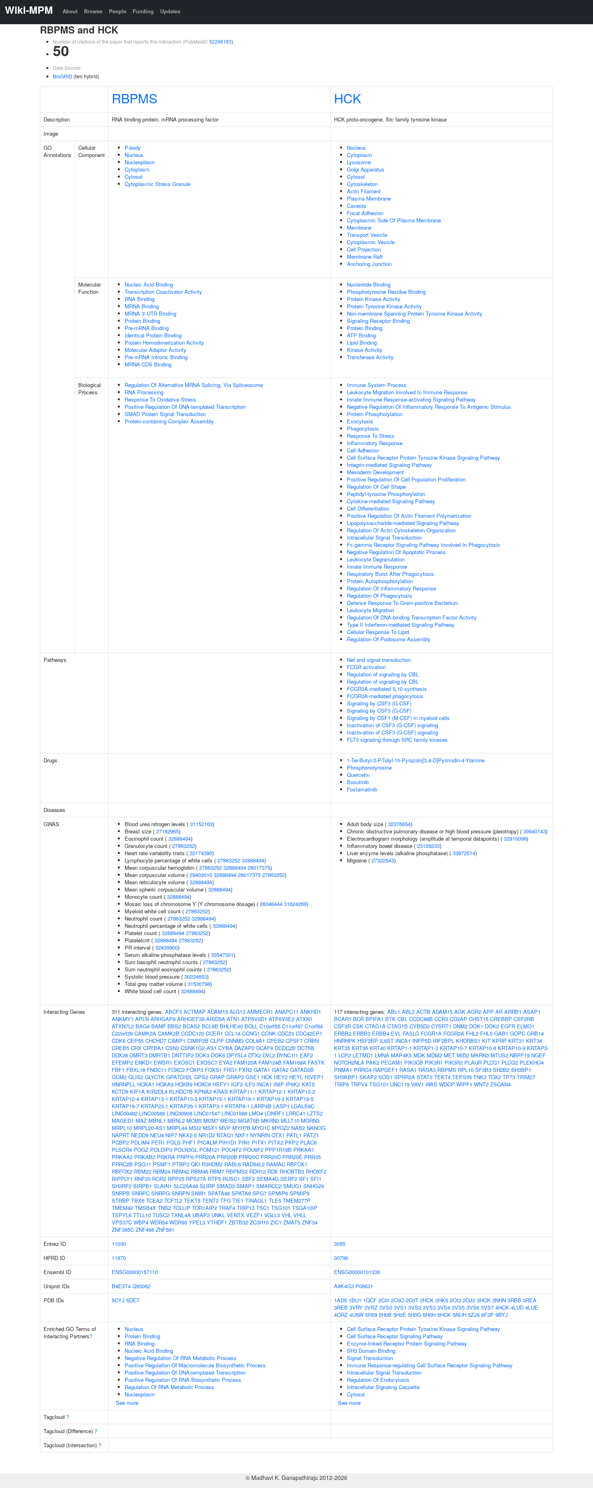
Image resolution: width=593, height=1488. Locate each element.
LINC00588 (152, 1113)
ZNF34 (309, 1222)
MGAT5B (248, 1120)
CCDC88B (421, 1019)
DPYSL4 (236, 1055)
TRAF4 (227, 1208)
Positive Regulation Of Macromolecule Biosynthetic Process (195, 1365)
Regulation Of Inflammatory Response (391, 588)
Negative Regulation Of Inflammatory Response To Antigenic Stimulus (429, 406)
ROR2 (159, 1178)
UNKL (218, 1215)
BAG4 (143, 1026)
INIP (279, 1084)
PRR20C (249, 1157)
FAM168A (294, 1062)
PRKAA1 (303, 1149)
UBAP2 (201, 1215)
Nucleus (134, 155)
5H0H (429, 1314)
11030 (119, 1243)
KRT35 (342, 1048)
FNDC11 (157, 1070)
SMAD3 (226, 1186)
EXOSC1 (184, 1062)
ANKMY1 (123, 1019)
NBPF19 (520, 1055)
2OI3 (455, 1300)
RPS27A (196, 1178)
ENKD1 (143, 1062)
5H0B (385, 1314)
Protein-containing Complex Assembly (169, 421)
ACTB (423, 1011)
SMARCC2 (269, 1186)
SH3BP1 (521, 1070)
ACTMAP (195, 1011)
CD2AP (458, 1019)
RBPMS (134, 97)
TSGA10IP (304, 1208)
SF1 (304, 1178)
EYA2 (225, 1062)
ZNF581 (165, 1229)
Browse (93, 11)
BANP (158, 1026)
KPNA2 (203, 1091)
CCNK (268, 1033)
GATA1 (262, 1070)
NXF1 (241, 1135)
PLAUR (473, 1062)
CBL (402, 1019)
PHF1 (189, 1142)
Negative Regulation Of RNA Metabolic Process (180, 1358)
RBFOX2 (122, 1171)
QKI (195, 1164)
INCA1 (264, 1084)
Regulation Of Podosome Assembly (388, 639)
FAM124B (270, 1062)
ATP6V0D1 (254, 1019)
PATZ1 (311, 1135)
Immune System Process (377, 385)
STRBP (120, 1200)
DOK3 (202, 1055)
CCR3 (441, 1019)
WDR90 (178, 1222)
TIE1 (238, 1200)
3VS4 (443, 1307)
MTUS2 (499, 1055)
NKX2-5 (188, 1135)
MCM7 (211, 1120)
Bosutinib (358, 782)
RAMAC (275, 1164)
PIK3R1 (434, 1062)
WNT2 (481, 1084)
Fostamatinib (362, 789)
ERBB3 (361, 1033)
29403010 (201, 875)
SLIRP (207, 1186)
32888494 (179, 838)
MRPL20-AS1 (149, 1128)
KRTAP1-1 (399, 1048)
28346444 (271, 904)
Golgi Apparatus (365, 169)
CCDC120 (192, 1033)
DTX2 (254, 1055)
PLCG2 (509, 1062)
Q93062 (141, 1286)
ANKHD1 (310, 1011)
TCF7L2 (173, 1200)
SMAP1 (245, 1186)
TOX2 (494, 1077)
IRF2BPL (443, 1040)
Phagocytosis (363, 428)
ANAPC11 (287, 1011)
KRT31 (516, 1040)
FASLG (411, 1033)
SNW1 (198, 1193)
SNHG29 (313, 1186)
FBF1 (118, 1070)
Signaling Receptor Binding (378, 320)
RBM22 (142, 1171)
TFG (225, 1200)
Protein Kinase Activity (374, 299)
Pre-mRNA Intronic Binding (156, 357)
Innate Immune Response (377, 566)
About (70, 11)
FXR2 (245, 1070)
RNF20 (142, 1178)
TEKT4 (442, 1077)
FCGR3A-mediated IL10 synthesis (387, 689)
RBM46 (199, 1171)
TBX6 (137, 1200)
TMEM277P (297, 1200)
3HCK (484, 1300)
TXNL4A (181, 1215)
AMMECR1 (260, 1011)
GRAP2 (235, 1077)
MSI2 (195, 1128)
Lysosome (359, 162)
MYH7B (241, 1128)
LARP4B (261, 1106)
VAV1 (417, 1084)
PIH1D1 (228, 1142)
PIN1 (244, 1142)
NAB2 (298, 1128)
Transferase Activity (370, 357)
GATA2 (280, 1070)
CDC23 (286, 1033)
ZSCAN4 (500, 1084)
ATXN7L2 (123, 1026)
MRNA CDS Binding (148, 364)
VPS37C (122, 1222)
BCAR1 (342, 1019)
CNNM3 (235, 1040)
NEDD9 (139, 1135)
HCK (347, 97)
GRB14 (535, 1033)
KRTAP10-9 (511, 1048)
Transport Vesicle (367, 235)
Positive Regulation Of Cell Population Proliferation (406, 479)
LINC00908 (179, 1113)
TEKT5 (192, 1200)
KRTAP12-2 (301, 1091)
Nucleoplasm (140, 162)
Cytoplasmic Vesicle (371, 242)
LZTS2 (315, 1113)
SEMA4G (268, 1178)
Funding (143, 11)
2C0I (383, 1300)
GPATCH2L (179, 1077)
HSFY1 (221, 1084)
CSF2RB (524, 1019)
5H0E (399, 1314)
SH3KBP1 (346, 1077)
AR (499, 1011)
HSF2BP (367, 1040)
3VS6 (472, 1307)
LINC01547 (207, 1113)
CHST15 (479, 1019)
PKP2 (292, 1142)
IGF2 (237, 1084)
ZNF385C (123, 1229)
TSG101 (280, 1208)
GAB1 (501, 1033)
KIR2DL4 (156, 1091)
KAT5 (308, 1084)
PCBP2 (120, 1142)
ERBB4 (380, 1033)
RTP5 (214, 1178)
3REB (341, 1307)
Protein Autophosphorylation (380, 581)
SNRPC (141, 1193)
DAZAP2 (244, 1048)
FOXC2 (176, 1070)
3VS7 (487, 1307)
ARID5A (215, 1019)
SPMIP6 (278, 1193)
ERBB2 (342, 1033)
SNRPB (121, 1193)
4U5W (356, 1314)
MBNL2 (176, 1120)
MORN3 (310, 1120)
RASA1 (408, 1070)
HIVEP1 (314, 1077)
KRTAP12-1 (272, 1091)
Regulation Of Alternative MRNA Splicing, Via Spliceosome (194, 385)
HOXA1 (146, 1084)
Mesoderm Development (375, 472)
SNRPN (180, 1193)
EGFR (508, 1026)
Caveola (356, 205)
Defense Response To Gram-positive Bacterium (402, 603)
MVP (225, 1128)
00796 (341, 1258)
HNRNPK (345, 1040)
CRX (136, 1048)
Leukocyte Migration (370, 610)
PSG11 (142, 1164)
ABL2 (408, 1011)
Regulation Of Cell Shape (376, 486)
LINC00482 (125, 1113)
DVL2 (269, 1055)
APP (488, 1011)
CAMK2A (145, 1033)
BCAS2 (191, 1026)
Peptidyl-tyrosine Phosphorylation (386, 494)
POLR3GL (186, 1149)
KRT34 (534, 1040)
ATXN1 (304, 1019)
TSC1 (262, 1208)
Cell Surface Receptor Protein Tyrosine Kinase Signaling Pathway (423, 457)
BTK (390, 1019)
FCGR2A (453, 1033)
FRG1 (230, 1070)
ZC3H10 (259, 1222)
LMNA (382, 1055)
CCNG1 (251, 1033)
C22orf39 (122, 1033)
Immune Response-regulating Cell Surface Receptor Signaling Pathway (430, 1365)
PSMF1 (162, 1164)
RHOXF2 (316, 1171)
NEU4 (157, 1135)
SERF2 (288, 1178)
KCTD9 (120, 1091)
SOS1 (385, 1077)
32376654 (399, 824)
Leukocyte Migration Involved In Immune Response (407, 392)
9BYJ (501, 1314)
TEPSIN (462, 1077)
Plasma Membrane (369, 198)
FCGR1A (431, 1033)
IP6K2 (293, 1084)
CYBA (225, 1048)
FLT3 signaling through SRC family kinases (397, 739)
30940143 (534, 831)
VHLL (299, 1215)
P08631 (364, 1286)
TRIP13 (246, 1208)
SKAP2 (368, 1077)
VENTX (235, 1215)
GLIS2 (135, 1077)
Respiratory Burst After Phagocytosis (390, 574)
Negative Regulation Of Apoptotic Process (396, 552)
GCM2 (119, 1077)
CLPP (217, 1040)
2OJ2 (469, 1300)
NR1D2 (206, 1135)
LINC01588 (234, 1113)
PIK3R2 (454, 1062)
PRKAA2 (122, 1157)
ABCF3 (173, 1011)
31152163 (201, 824)
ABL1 (393, 1011)
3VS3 (429, 1307)
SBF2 (248, 1178)
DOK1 (476, 1026)
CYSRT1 (441, 1026)
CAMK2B (169, 1033)
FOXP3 (194, 1070)
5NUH (459, 1314)
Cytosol (133, 176)
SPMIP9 (299, 1193)
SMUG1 (292, 1186)
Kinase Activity (364, 350)
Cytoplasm (137, 169)
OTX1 (278, 1135)
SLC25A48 (185, 1186)
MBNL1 (157, 1120)
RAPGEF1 (385, 1070)
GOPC (517, 1033)
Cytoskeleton (362, 184)
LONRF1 (274, 1113)
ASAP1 (532, 1011)
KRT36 (360, 1048)
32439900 (166, 947)
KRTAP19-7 (125, 1106)
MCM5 (194, 1120)
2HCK (427, 1300)
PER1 (158, 1142)
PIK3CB (413, 1062)
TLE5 (275, 1200)
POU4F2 (231, 1149)
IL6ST (387, 1040)
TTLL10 (142, 1215)
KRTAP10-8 (482, 1048)
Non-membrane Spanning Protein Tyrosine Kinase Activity (414, 313)
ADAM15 (217, 1011)
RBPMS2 (237, 1171)
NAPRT (120, 1135)
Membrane (359, 227)
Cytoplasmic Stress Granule (157, 184)
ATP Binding (361, 335)
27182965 (167, 831)
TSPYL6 (122, 1215)
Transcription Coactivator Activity (163, 291)
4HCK (502, 1307)
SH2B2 (501, 1070)
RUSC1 (231, 1178)
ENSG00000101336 (357, 1272)
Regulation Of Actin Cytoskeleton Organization (401, 530)
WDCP (447, 1084)
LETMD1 (363, 1055)
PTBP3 (180, 1164)
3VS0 (385, 1307)
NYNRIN (260, 1135)
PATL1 (294, 1135)
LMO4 (256, 1113)
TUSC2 (160, 1215)
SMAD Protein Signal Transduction (165, 414)
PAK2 (372, 1062)
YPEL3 (197, 1222)
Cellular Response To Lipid (378, 632)
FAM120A (245, 1062)
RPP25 (176, 1178)
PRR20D (271, 1157)
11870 (119, 1258)
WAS (431, 1084)
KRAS (220, 1091)
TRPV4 (359, 1084)
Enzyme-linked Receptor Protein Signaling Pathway (407, 1343)
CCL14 (232, 1033)
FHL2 (472, 1033)
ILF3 (249, 1084)
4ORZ (341, 1314)
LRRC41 (295, 1113)
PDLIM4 (140, 1142)
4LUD (517, 1307)
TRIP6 (341, 1084)
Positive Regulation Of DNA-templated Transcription (185, 406)
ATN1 (233, 1019)
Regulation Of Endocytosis (378, 1379)
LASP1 (281, 1106)
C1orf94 (314, 1026)
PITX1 (259, 1142)
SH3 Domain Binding (371, 1350)
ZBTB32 (238, 1222)
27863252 (183, 846)
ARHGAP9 (162, 1019)
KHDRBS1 (468, 1040)
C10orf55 (269, 1026)
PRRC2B (122, 1164)
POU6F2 (253, 1149)
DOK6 (218, 1055)
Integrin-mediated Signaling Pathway (389, 465)
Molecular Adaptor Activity (155, 350)
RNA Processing (144, 392)
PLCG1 (491, 1062)
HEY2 (281, 1077)
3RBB (514, 1300)
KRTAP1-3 (425, 1048)
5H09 (371, 1314)
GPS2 (201, 1077)
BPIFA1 (374, 1019)
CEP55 (135, 1040)
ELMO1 (526, 1026)
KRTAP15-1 (212, 1099)
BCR (358, 1019)
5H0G (414, 1314)
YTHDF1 (217, 1222)
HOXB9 (183, 1084)
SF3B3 (483, 1070)
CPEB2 (275, 1040)
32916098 (515, 838)
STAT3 (424, 1077)
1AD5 (340, 1300)
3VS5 (458, 1307)
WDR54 (159, 1222)
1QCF (370, 1300)
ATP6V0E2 (281, 1019)
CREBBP (501, 1019)
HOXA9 (164, 1084)
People (117, 11)
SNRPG (160, 1193)
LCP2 (344, 1055)
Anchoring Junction (369, 264)
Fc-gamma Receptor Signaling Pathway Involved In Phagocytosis (423, 544)
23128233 (428, 846)
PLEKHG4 (532, 1062)
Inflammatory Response (375, 443)
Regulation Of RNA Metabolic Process (169, 1387)
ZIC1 (276, 1222)
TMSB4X (145, 1208)
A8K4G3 (344, 1286)
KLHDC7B (181, 1091)
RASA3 (427, 1070)
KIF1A (137, 1091)
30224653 (195, 976)
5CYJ (118, 1300)
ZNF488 (145, 1229)
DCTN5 (305, 1048)
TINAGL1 (256, 1200)
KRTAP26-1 (183, 1106)
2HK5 (441, 1300)
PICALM (207, 1142)
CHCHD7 (155, 1040)
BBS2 (174, 1026)
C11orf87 (292, 1026)
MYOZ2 (281, 1128)
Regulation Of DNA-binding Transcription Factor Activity (412, 617)
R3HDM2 (212, 1164)
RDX (272, 1171)
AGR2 (474, 1011)
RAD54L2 (253, 1164)
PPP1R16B (278, 1149)
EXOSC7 (206, 1062)
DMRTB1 (159, 1055)
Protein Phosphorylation (375, 414)
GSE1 (253, 1077)
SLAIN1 (163, 1186)
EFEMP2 (122, 1062)
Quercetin (358, 775)
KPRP (499, 1040)
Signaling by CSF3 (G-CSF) (379, 703)
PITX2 (275, 1142)
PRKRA (166, 1157)
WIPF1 (464, 1084)
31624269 (295, 904)
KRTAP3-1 (211, 1106)
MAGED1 (123, 1120)
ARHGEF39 (191, 1019)
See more (127, 1402)
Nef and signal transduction (379, 659)
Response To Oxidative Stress (160, 399)
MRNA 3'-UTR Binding (150, 313)
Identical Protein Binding (153, 335)
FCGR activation (366, 667)
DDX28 (120, 1055)
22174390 (201, 853)
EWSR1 (163, 1062)
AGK (460, 1011)
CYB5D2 (419, 1026)
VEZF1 (254, 1215)
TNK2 (480, 1077)
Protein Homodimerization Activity (164, 342)
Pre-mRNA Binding (147, 328)
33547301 (222, 955)
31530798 (199, 984)
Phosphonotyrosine (369, 767)
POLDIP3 (161, 1149)
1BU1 (355, 1300)
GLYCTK (155, 1077)
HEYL (296, 1077)
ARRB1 (513, 1011)
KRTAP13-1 (154, 1099)
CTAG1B (397, 1026)
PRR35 (312, 1157)
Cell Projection (364, 249)
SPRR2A (404, 1077)
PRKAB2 (144, 1157)
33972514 (464, 853)
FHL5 (486, 1033)
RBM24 (161, 1171)
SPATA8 (241, 1193)
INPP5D (421, 1040)
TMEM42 (122, 1208)
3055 (339, 1243)
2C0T (412, 1300)
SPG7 (260, 1193)
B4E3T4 (121, 1286)
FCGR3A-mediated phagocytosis (385, 696)
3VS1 (400, 1307)
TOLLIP (181, 1208)
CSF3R (342, 1026)
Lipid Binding (362, 342)
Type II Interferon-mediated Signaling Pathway (401, 624)
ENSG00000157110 (135, 1272)
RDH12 (257, 1171)
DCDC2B (285, 1048)
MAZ (141, 1120)
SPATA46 (219, 1193)
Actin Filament (364, 191)
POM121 (209, 1149)
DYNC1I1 (287, 1055)
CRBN (311, 1040)
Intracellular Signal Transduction (384, 537)
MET (449, 1055)
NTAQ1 (225, 1135)
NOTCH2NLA (349, 1062)
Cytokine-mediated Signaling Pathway (391, 501)
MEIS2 (228, 1120)
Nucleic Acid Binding (149, 284)
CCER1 (214, 1033)
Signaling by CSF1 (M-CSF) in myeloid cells (398, 718)
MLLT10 (290, 1120)
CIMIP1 (177, 1040)
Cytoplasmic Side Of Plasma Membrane (394, 220)
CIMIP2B (198, 1040)
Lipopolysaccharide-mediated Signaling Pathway (403, 523)
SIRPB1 (142, 1186)
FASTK (316, 1062)
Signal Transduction (370, 1358)
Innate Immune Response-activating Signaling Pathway (411, 399)
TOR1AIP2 (204, 1208)
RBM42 (180, 1171)
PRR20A (205, 1157)
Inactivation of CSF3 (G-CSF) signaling (392, 725)
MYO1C (261, 1128)
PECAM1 (392, 1062)
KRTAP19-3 (270, 1099)
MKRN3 (270, 1120)
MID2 (463, 1055)
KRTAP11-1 (243, 1091)
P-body (133, 147)
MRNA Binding (142, 306)
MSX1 (210, 1128)
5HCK (444, 1314)
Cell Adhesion (363, 450)
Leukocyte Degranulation (376, 559)
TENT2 (210, 1200)
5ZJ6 (474, 1314)
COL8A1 (255, 1040)
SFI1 (316, 1178)
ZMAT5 (291, 1222)
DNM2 (460, 1026)
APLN (142, 1019)
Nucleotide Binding (368, 284)
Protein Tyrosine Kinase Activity (384, 306)
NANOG (316, 1128)
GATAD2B (302, 1070)
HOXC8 (202, 1084)
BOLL (251, 1026)
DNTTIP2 (183, 1055)
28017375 (259, 867)
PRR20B (227, 1157)
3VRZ (371, 1307)
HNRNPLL (124, 1084)
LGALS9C (302, 1106)
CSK (358, 1026)
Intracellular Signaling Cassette (383, 1387)
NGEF (538, 1055)
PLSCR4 (122, 1149)
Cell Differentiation (368, 508)
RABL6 (232, 1164)
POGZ (141, 1149)
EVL (396, 1033)
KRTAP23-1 (154, 1106)
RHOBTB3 (292, 1171)
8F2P (487, 1314)
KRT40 (378, 1048)
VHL (287, 1215)
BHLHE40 (231, 1026)
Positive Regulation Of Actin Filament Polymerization (409, 515)
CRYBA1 (153, 1048)
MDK (419, 1055)
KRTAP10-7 (453, 1048)
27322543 (383, 860)
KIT (486, 1040)
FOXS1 (213, 1070)
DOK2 (492, 1026)
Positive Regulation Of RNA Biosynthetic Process (183, 1379)
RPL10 (466, 1070)
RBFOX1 (297, 1164)
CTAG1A (375, 1026)
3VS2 (414, 1307)
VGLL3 (272, 1215)
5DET (133, 1300)
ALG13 (237, 1011)
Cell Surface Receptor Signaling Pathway (395, 1336)
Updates (170, 11)
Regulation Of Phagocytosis (379, 595)
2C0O (397, 1300)
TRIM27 (526, 1077)
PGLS (174, 1142)
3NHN (499, 1300)
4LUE (531, 1307)
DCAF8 (264, 1048)
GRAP (217, 1077)
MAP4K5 (401, 1055)
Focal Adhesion (365, 213)
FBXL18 (135, 1070)
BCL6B (210, 1026)
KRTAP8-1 (237, 1106)
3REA (530, 1300)
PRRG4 (363, 1070)
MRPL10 (122, 1128)
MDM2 (434, 1055)
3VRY (356, 1307)
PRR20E (292, 1157)
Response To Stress (371, 435)
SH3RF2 (122, 1186)
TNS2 (164, 1208)
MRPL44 (177, 1128)
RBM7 (217, 1171)
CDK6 (118, 1040)
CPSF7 (294, 1040)
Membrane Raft (365, 256)
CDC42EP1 (309, 1033)
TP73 (509, 1077)
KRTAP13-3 (183, 1099)
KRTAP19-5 (299, 1099)
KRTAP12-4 (125, 1099)
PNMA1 (343, 1070)
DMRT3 (138, 1055)
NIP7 (171, 1135)
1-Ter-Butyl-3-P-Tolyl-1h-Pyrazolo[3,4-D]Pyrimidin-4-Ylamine (415, 760)
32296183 (220, 41)
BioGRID (62, 76)
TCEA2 (154, 1200)
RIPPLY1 (122, 1178)
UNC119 (399, 1084)
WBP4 (141, 1222)
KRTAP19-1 (241, 1099)
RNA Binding (140, 299)
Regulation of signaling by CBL (383, 674)
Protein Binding (142, 320)
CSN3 (172, 1048)
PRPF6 (185, 1157)
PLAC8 (308, 1142)
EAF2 (306, 1055)
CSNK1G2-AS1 (199, 1048)
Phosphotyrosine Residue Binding (386, 291)
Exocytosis (360, 421)
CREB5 (120, 1048)
